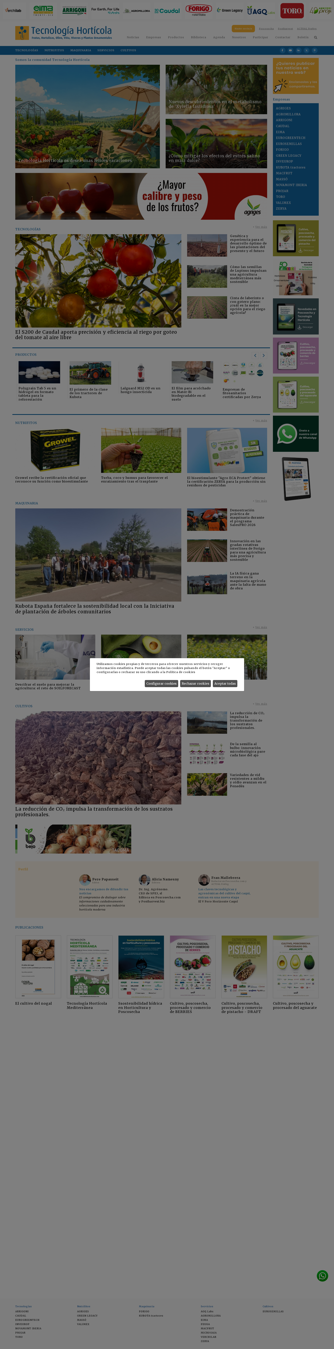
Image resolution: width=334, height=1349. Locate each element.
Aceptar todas (225, 683)
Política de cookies (180, 672)
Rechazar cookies (195, 683)
